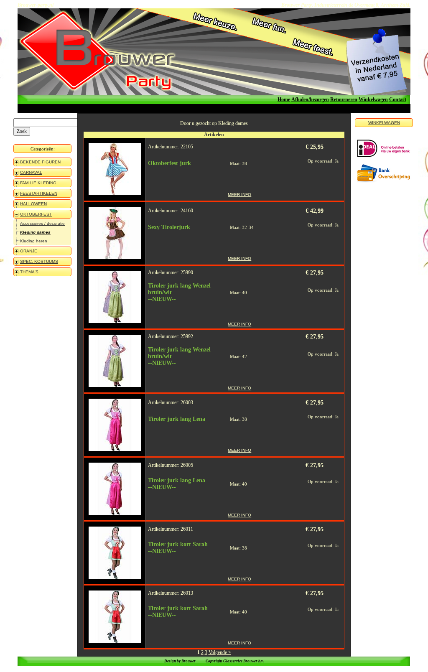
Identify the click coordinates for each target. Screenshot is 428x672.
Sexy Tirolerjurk (169, 227)
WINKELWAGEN (384, 122)
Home (284, 99)
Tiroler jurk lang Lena (176, 419)
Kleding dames (35, 232)
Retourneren (343, 99)
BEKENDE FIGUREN (40, 162)
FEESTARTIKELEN (38, 193)
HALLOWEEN (33, 203)
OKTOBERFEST (36, 214)
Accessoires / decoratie (42, 223)
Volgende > (220, 652)
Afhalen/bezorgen (310, 99)
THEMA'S (29, 272)
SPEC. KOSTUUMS (39, 261)
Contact (397, 99)
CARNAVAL (31, 172)
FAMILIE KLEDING (38, 183)
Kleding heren (33, 241)
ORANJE (28, 251)
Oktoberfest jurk (169, 163)
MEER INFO (239, 194)
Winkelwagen (373, 99)
